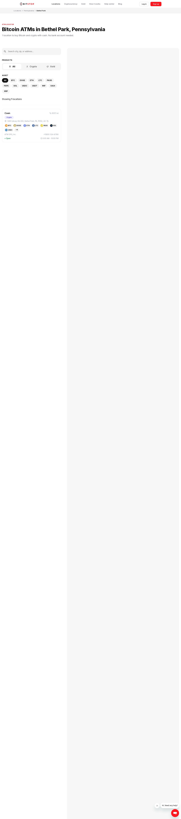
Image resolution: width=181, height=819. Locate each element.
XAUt (52, 86)
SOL (15, 86)
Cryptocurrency (70, 4)
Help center (109, 4)
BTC (13, 80)
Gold (83, 4)
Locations (56, 4)
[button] (31, 125)
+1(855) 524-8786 (51, 134)
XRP (6, 91)
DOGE (22, 80)
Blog (120, 4)
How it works (94, 4)
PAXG (49, 80)
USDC (24, 86)
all (5, 80)
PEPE (6, 86)
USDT (34, 86)
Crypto (33, 66)
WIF (43, 86)
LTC (40, 80)
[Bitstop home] (27, 4)
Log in (144, 4)
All (13, 66)
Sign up (156, 4)
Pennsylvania (29, 11)
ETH (32, 80)
